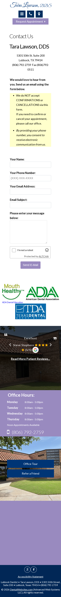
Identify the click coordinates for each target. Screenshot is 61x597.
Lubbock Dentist (9, 582)
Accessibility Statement (30, 576)
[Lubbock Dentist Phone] (30, 14)
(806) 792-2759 (28, 432)
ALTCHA (44, 256)
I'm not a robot (25, 250)
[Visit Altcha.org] (47, 250)
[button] (21, 14)
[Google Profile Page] (27, 570)
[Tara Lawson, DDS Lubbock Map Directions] (39, 14)
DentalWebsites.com (21, 589)
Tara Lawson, (30, 5)
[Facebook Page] (33, 570)
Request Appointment (30, 21)
